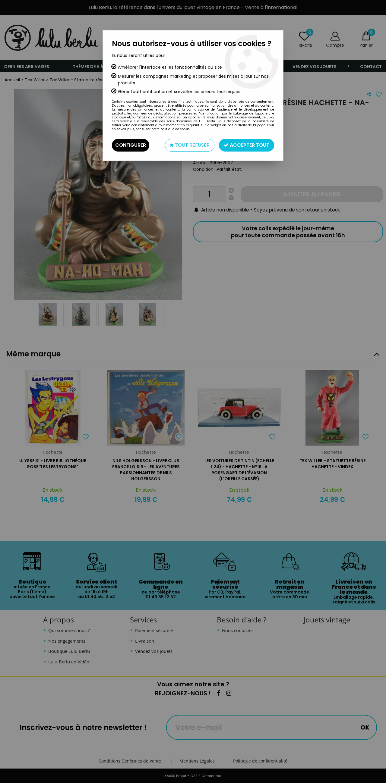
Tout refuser (192, 145)
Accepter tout (249, 145)
